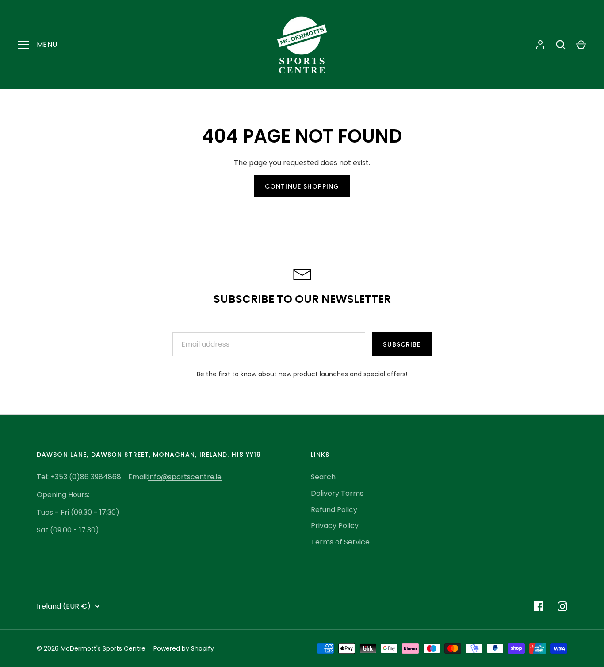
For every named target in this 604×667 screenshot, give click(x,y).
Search (323, 477)
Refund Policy (334, 510)
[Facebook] (538, 606)
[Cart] (581, 44)
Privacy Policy (335, 525)
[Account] (540, 44)
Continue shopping (302, 186)
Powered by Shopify (183, 648)
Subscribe (402, 344)
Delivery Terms (337, 493)
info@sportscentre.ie (185, 477)
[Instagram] (562, 606)
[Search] (560, 44)
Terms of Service (340, 542)
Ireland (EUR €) (64, 606)
